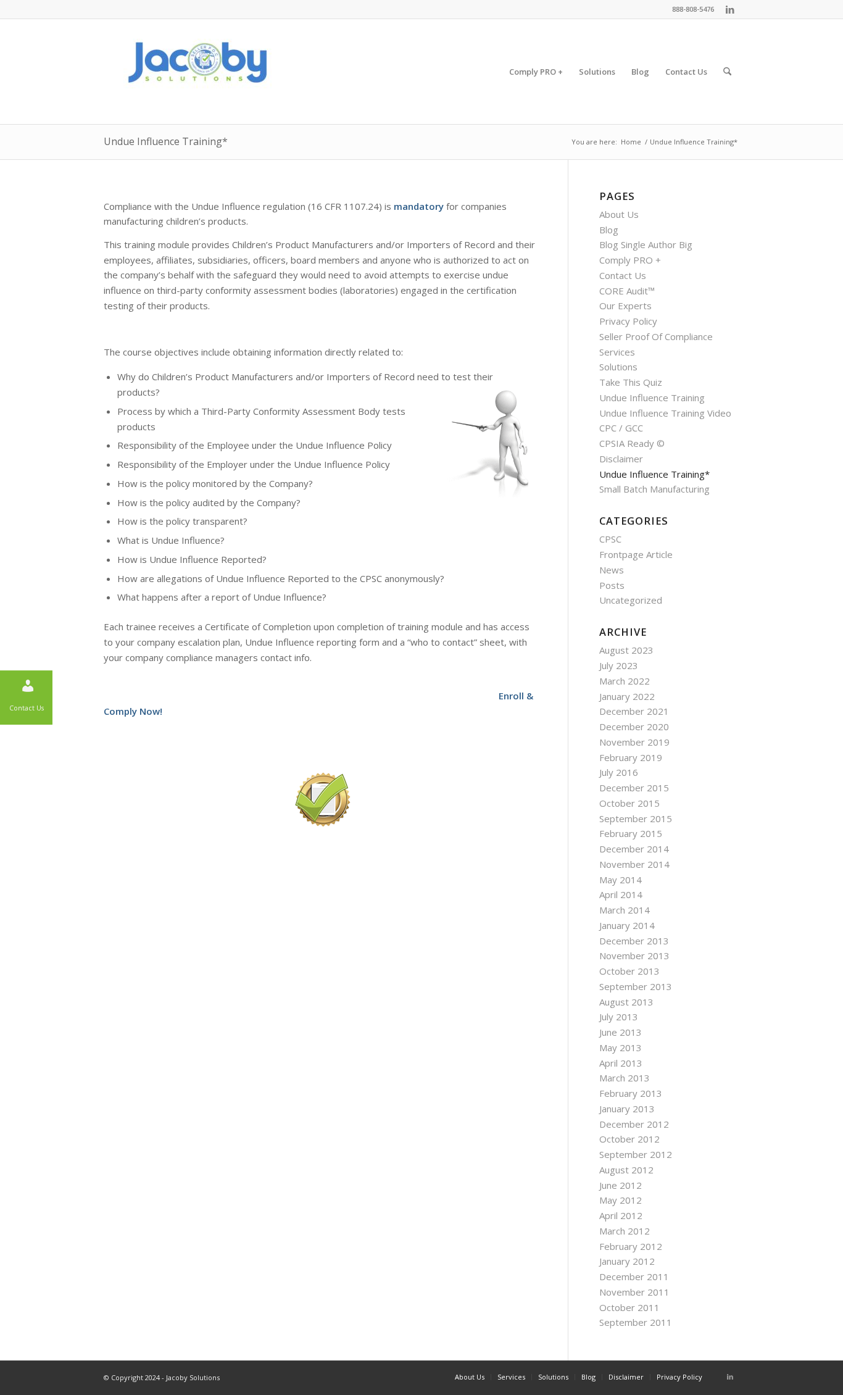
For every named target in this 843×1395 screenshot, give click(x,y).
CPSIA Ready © (632, 443)
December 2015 (634, 787)
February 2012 (630, 1246)
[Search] (727, 71)
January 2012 (627, 1261)
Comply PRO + (630, 260)
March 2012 (624, 1231)
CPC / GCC (621, 428)
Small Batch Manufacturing (654, 489)
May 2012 (620, 1200)
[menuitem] (536, 71)
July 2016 (618, 772)
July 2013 (618, 1016)
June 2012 (620, 1185)
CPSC (610, 539)
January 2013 (627, 1108)
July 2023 (618, 665)
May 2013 (620, 1047)
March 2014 (624, 910)
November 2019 (634, 742)
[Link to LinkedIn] (730, 9)
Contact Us (622, 275)
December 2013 (634, 941)
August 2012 (626, 1170)
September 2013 (635, 986)
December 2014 (634, 849)
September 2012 (635, 1154)
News (611, 570)
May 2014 (620, 879)
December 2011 (634, 1276)
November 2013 (634, 955)
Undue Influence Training (652, 397)
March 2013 (624, 1078)
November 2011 (634, 1292)
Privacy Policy (628, 321)
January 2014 (627, 925)
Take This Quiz (630, 382)
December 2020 (634, 726)
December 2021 (634, 711)
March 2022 (624, 681)
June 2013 (620, 1032)
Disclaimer (621, 458)
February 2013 (630, 1093)
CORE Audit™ (627, 291)
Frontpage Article (636, 554)
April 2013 (620, 1063)
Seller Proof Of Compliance (656, 336)
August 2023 (626, 650)
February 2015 (630, 833)
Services (617, 352)
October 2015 (629, 803)
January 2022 (627, 696)
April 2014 (620, 894)
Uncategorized (630, 600)
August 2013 (626, 1002)
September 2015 (635, 818)
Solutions (618, 366)
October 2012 (629, 1139)
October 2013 (629, 971)
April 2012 (620, 1215)
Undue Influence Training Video (665, 413)
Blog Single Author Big (645, 244)
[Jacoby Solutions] (196, 71)
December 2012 (634, 1124)
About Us (619, 214)
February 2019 (630, 757)
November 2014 (634, 864)
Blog (608, 229)
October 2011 (629, 1307)
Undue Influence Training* (166, 141)
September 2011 (635, 1322)
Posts (612, 585)
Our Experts (625, 305)
